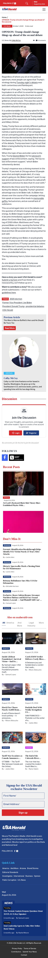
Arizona (23, 868)
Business (29, 876)
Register (31, 433)
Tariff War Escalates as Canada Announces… (12, 757)
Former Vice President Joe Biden (17, 303)
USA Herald (7, 310)
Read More (10, 328)
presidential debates (35, 306)
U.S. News (7, 26)
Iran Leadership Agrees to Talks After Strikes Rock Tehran (22, 927)
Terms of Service (30, 948)
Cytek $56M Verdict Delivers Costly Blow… (35, 658)
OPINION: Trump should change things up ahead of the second (23, 21)
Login (15, 433)
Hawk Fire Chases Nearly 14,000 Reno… (11, 708)
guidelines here (9, 293)
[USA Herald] (9, 9)
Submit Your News (30, 952)
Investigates (7, 876)
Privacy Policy (17, 948)
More (41, 622)
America (10, 622)
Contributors (16, 952)
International (19, 876)
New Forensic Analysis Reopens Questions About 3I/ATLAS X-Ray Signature (23, 912)
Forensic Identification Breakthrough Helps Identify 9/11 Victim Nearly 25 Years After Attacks (22, 551)
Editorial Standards (10, 872)
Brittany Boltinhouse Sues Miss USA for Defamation (20, 582)
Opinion (37, 876)
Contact (24, 955)
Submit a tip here (9, 280)
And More (19, 624)
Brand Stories (32, 868)
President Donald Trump (13, 306)
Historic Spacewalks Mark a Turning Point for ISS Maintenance (21, 567)
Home (4, 17)
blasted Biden (19, 156)
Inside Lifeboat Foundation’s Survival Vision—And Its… (11, 659)
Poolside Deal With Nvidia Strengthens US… (33, 709)
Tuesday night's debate (27, 82)
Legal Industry (31, 624)
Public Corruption (9, 880)
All (3, 622)
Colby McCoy (16, 40)
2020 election (16, 299)
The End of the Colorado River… (33, 757)
